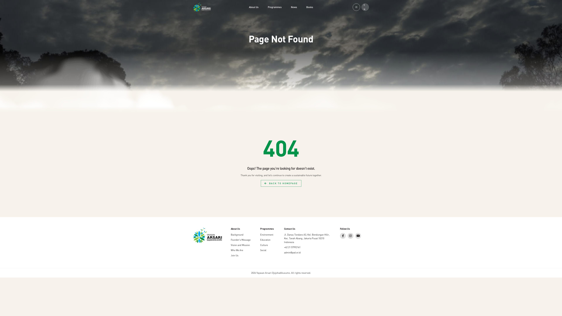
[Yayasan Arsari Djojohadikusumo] (202, 6)
